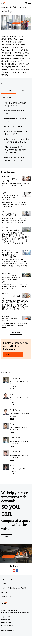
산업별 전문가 (14, 7)
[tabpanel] (16, 130)
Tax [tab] (23, 90)
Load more (16, 332)
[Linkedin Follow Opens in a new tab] (17, 570)
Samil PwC (4, 7)
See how (6, 536)
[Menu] (29, 3)
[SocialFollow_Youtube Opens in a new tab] (14, 570)
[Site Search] (26, 3)
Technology (23, 7)
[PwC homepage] (3, 2)
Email (12, 389)
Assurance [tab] (8, 90)
